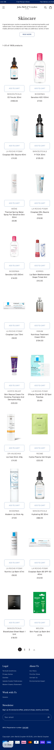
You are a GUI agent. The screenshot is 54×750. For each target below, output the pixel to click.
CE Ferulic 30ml (14, 97)
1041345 (25, 727)
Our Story (33, 671)
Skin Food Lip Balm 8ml (40, 631)
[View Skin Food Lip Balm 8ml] (39, 602)
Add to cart (14, 88)
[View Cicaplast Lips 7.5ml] (14, 305)
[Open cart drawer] (50, 7)
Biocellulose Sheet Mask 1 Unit (14, 632)
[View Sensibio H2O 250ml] (14, 245)
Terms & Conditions (9, 671)
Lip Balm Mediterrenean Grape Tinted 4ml (40, 275)
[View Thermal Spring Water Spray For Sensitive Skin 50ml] (14, 183)
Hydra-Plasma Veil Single (40, 457)
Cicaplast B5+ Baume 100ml (40, 213)
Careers (5, 697)
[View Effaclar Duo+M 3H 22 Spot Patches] (39, 365)
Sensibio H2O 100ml (40, 97)
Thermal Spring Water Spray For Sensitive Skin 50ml (14, 214)
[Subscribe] (48, 717)
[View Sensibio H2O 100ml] (39, 68)
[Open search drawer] (45, 7)
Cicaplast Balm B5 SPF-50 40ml (39, 572)
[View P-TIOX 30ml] (39, 125)
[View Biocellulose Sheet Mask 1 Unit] (14, 602)
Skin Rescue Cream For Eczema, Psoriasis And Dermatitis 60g (14, 397)
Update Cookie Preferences (12, 681)
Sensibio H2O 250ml (14, 274)
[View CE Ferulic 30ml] (14, 68)
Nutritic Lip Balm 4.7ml (14, 571)
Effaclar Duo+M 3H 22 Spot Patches (39, 395)
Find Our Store (35, 674)
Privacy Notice (8, 674)
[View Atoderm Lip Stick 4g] (14, 485)
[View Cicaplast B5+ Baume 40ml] (14, 125)
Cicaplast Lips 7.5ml (14, 334)
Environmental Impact (37, 681)
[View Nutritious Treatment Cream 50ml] (39, 305)
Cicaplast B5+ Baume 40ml (14, 154)
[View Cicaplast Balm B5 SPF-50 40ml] (39, 542)
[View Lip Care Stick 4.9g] (14, 428)
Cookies (5, 677)
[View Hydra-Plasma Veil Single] (39, 428)
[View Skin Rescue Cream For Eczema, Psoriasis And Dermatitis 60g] (14, 365)
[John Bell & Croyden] (27, 7)
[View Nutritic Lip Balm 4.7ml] (14, 542)
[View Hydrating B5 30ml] (39, 485)
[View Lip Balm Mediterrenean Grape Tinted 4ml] (39, 245)
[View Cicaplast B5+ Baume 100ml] (39, 183)
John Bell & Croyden (41, 737)
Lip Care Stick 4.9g (14, 457)
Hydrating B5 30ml (40, 514)
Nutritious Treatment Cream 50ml (40, 335)
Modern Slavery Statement (12, 684)
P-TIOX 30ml (39, 154)
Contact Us (33, 677)
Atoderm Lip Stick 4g (14, 514)
